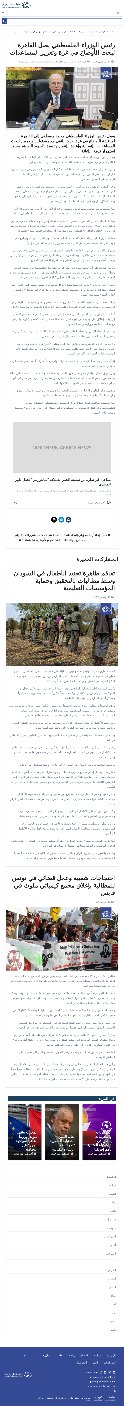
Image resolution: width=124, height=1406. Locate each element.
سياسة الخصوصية (110, 1398)
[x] (109, 1372)
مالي (113, 1312)
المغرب (112, 1278)
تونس (113, 1329)
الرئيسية (111, 1176)
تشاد (113, 1295)
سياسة (89, 74)
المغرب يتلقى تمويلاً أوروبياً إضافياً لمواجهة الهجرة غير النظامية (26, 1140)
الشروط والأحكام (98, 1398)
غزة (66, 61)
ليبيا (114, 1304)
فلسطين (57, 61)
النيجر (113, 1287)
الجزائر (112, 1270)
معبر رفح (23, 61)
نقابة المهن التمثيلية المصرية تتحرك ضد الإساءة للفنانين (62, 1143)
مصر (32, 61)
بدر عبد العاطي (77, 61)
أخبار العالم (99, 74)
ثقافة (113, 1211)
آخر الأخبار (112, 74)
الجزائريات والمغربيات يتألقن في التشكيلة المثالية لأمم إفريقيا (99, 1140)
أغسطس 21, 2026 (97, 1153)
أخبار (113, 1245)
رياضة (112, 1202)
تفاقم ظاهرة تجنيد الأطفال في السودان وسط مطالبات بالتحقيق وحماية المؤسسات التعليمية (64, 580)
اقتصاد (112, 1194)
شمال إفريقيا (78, 74)
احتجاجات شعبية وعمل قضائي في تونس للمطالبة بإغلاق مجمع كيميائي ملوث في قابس (63, 885)
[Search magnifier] (4, 21)
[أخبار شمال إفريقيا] (18, 5)
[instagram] (101, 1372)
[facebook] (105, 1372)
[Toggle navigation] (120, 5)
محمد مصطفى (44, 61)
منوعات (111, 1228)
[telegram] (114, 1372)
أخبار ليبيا (111, 1253)
